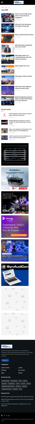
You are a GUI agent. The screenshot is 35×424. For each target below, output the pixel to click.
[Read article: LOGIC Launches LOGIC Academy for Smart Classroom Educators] (4, 137)
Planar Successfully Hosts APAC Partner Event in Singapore (23, 15)
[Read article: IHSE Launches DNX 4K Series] (7, 38)
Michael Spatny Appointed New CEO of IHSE (23, 46)
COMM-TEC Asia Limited (8, 386)
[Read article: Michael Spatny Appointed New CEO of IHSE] (7, 48)
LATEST (20, 368)
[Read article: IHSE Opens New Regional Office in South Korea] (7, 90)
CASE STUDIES (5, 368)
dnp (21, 389)
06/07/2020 (18, 102)
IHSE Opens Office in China (23, 76)
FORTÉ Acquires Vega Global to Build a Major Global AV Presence (20, 114)
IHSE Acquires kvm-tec (22, 66)
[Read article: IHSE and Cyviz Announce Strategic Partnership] (7, 28)
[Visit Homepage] (19, 2)
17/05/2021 (18, 78)
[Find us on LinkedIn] (9, 416)
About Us (5, 360)
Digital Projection (6, 389)
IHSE (9, 7)
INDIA (2, 373)
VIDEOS (20, 373)
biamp (23, 383)
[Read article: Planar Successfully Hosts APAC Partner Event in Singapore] (7, 17)
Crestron (18, 386)
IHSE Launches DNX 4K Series (24, 35)
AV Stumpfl (11, 383)
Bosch (28, 383)
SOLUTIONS (5, 35)
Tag (6, 7)
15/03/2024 (18, 61)
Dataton (25, 386)
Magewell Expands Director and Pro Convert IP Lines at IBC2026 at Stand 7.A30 (20, 122)
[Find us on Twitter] (4, 416)
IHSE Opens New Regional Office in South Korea (23, 87)
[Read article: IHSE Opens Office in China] (7, 80)
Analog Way (14, 381)
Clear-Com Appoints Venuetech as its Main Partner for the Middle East (20, 130)
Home (2, 7)
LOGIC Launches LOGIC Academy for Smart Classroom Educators (20, 136)
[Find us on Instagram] (6, 416)
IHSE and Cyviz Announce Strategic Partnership (23, 25)
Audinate (4, 383)
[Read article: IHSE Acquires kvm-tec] (7, 69)
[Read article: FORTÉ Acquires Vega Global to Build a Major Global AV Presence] (4, 115)
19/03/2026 (18, 28)
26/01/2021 (18, 90)
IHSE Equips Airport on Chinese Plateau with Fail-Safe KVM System (23, 57)
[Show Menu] (2, 2)
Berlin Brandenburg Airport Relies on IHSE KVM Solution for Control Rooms (23, 99)
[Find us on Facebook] (2, 416)
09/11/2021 (18, 68)
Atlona (25, 381)
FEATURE (3, 370)
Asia (20, 381)
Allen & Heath (5, 381)
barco (17, 383)
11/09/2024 (18, 49)
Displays (15, 389)
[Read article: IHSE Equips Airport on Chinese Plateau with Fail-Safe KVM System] (7, 59)
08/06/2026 (18, 19)
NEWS (4, 14)
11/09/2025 (18, 37)
